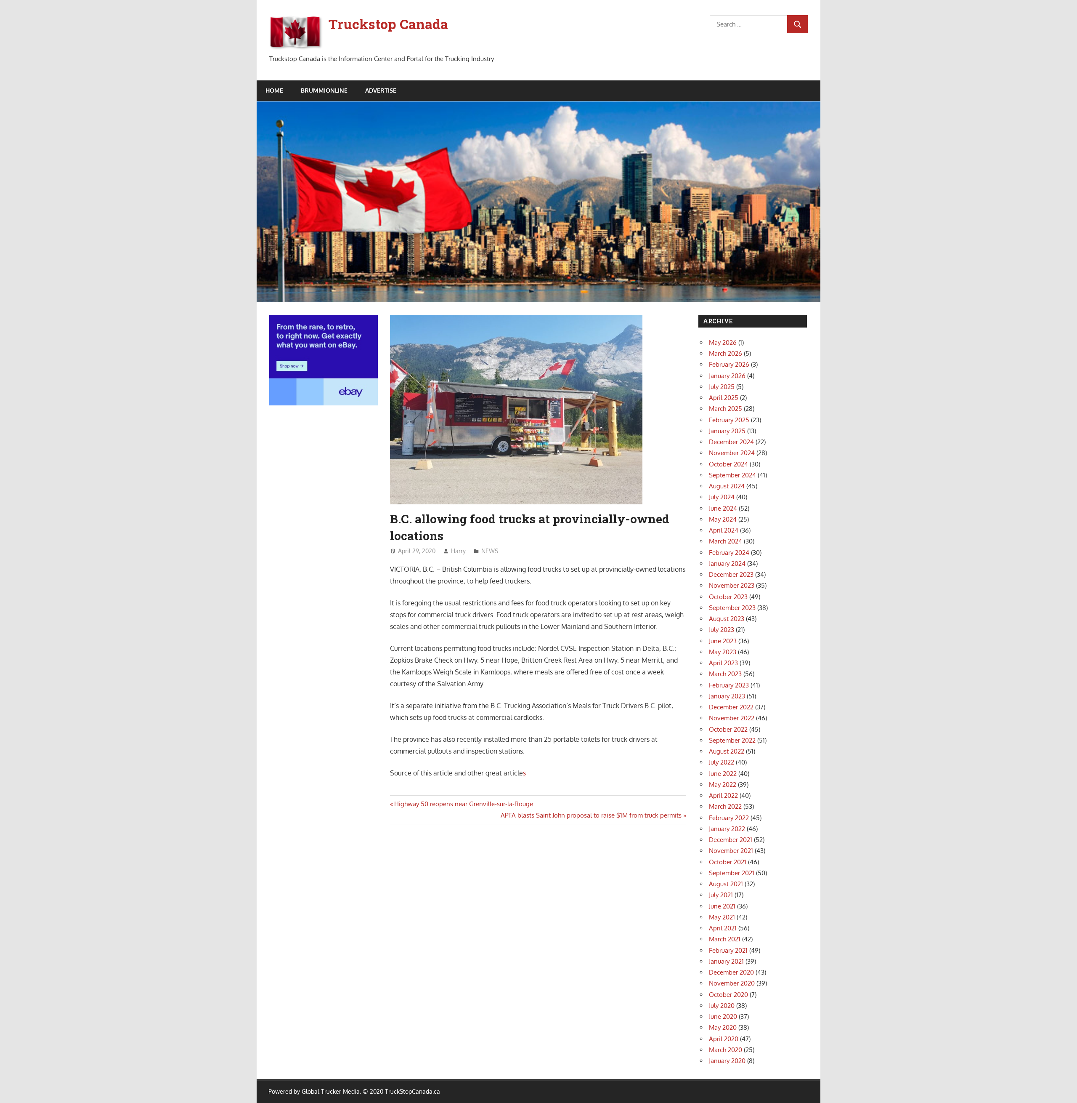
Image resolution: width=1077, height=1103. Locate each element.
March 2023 (725, 674)
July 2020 (722, 1006)
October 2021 (727, 862)
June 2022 (723, 774)
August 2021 (726, 884)
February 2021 (728, 950)
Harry (458, 550)
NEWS (489, 550)
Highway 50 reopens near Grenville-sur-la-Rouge (463, 804)
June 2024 (723, 508)
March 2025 (725, 409)
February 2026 (729, 364)
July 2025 (722, 387)
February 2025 (729, 420)
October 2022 (728, 729)
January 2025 (727, 431)
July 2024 (722, 497)
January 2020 (727, 1061)
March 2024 (725, 541)
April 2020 (723, 1039)
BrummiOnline (324, 90)
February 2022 (729, 818)
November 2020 (732, 983)
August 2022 (726, 751)
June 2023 (723, 641)
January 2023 (727, 696)
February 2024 (729, 553)
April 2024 (723, 530)
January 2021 (726, 961)
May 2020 (723, 1027)
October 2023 (728, 597)
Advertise (380, 90)
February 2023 (729, 685)
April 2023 (723, 663)
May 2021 (722, 917)
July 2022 (721, 762)
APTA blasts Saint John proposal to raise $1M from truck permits (591, 815)
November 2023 (731, 585)
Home (274, 90)
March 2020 (725, 1050)
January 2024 (727, 563)
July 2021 (721, 895)
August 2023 (726, 619)
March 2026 (725, 353)
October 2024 (728, 464)
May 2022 (722, 785)
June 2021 (722, 906)
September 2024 (732, 475)
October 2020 (728, 995)
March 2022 (725, 806)
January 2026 (727, 376)
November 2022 (731, 718)
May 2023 (722, 652)
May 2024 (723, 519)
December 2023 (731, 574)
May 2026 (723, 342)
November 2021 (731, 851)
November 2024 (732, 453)
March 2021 (724, 939)
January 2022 (727, 829)
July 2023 (721, 630)
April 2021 (723, 928)
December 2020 (731, 972)
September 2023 (732, 608)
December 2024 (731, 442)
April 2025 (723, 398)
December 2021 (730, 840)
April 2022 (723, 795)
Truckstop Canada (388, 24)
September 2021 (731, 873)
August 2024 (727, 486)
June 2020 (723, 1016)
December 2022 (731, 707)
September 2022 (732, 740)
